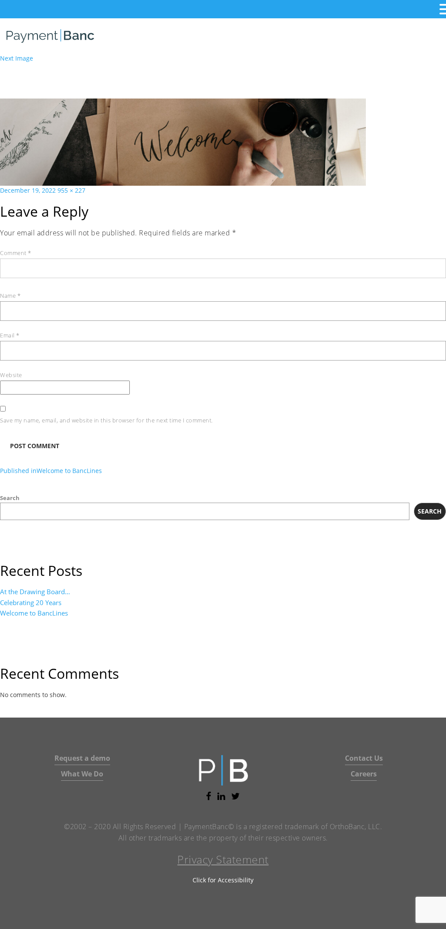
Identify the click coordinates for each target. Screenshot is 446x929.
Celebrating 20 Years (30, 602)
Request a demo (82, 758)
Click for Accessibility (223, 880)
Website (11, 375)
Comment (15, 253)
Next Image (16, 58)
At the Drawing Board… (35, 591)
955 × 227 (71, 190)
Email (10, 335)
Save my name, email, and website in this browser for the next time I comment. (106, 420)
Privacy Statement (223, 859)
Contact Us (364, 758)
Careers (364, 774)
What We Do (82, 774)
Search (10, 498)
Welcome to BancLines (34, 613)
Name (10, 295)
